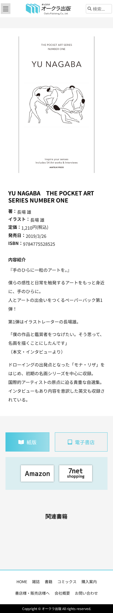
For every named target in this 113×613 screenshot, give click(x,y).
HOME (21, 581)
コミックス (67, 581)
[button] (5, 8)
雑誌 (36, 581)
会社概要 (62, 593)
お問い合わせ (86, 593)
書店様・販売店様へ (32, 593)
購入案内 (89, 581)
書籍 (48, 581)
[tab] (27, 442)
